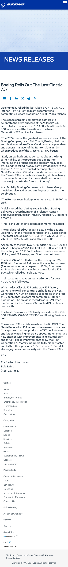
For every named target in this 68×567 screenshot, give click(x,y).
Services (7, 439)
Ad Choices (49, 555)
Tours (6, 480)
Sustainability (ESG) (13, 455)
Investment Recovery (14, 493)
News (6, 389)
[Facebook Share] (10, 98)
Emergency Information (15, 402)
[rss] (34, 98)
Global (6, 451)
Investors (8, 393)
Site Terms (10, 555)
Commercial (9, 426)
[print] (28, 98)
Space (6, 435)
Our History (9, 414)
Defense (7, 430)
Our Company (10, 464)
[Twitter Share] (22, 98)
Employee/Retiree (12, 397)
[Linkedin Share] (16, 98)
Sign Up (7, 526)
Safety (6, 443)
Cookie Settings (13, 558)
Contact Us (9, 501)
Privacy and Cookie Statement (30, 555)
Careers (7, 460)
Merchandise (10, 406)
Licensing (8, 489)
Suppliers (8, 410)
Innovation (8, 447)
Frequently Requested (14, 497)
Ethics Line (8, 485)
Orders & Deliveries (13, 476)
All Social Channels (12, 513)
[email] (4, 98)
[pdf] (41, 98)
